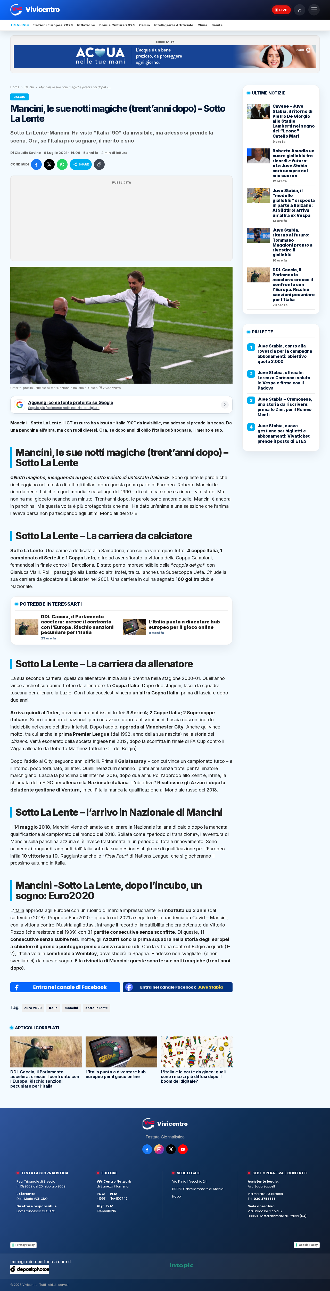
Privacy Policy (25, 1245)
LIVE (283, 10)
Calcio (144, 25)
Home (15, 87)
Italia (19, 910)
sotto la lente (96, 1008)
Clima (202, 25)
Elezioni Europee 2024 (52, 25)
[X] (171, 1149)
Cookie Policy (308, 1245)
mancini (71, 1008)
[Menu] (314, 9)
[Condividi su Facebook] (36, 164)
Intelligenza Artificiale (173, 25)
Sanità (216, 25)
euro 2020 (33, 1008)
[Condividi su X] (49, 164)
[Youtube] (183, 1149)
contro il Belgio (189, 946)
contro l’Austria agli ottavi (67, 925)
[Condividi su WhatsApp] (62, 164)
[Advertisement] (121, 221)
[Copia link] (99, 164)
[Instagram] (159, 1149)
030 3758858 (265, 1199)
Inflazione (86, 25)
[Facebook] (147, 1149)
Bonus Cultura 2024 (117, 25)
